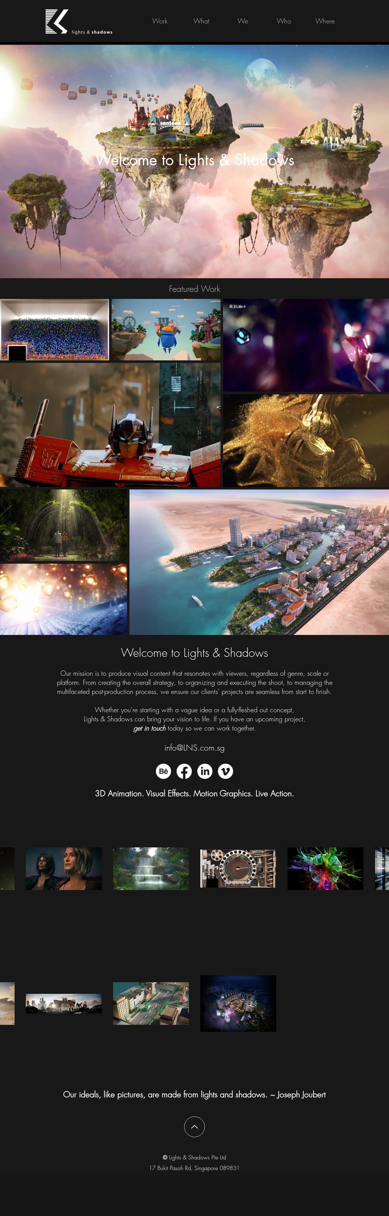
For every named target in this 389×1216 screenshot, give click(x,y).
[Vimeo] (225, 771)
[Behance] (163, 771)
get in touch (149, 728)
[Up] (194, 1126)
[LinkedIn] (204, 771)
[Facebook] (184, 771)
